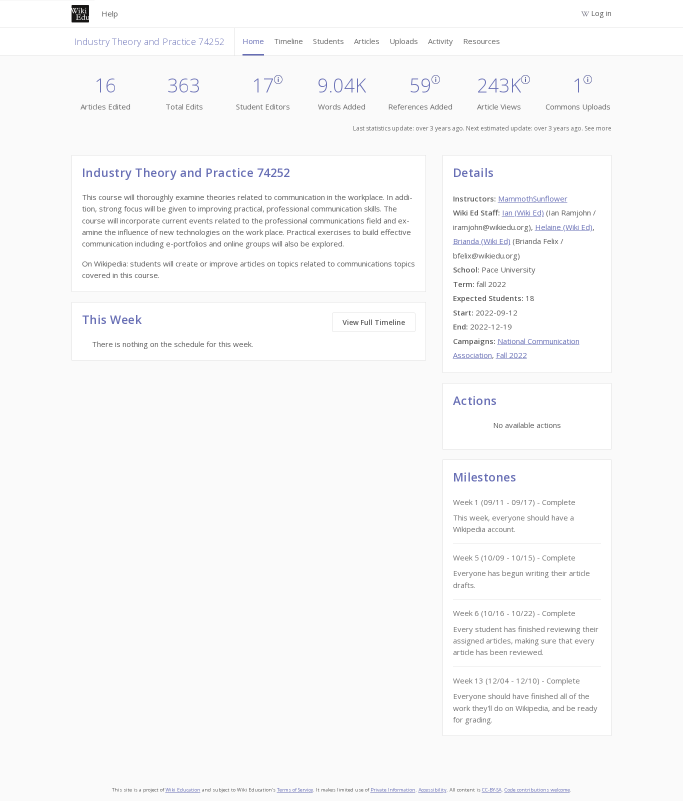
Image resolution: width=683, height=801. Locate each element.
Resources (481, 41)
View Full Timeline (373, 322)
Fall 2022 (511, 355)
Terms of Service (295, 789)
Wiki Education (183, 789)
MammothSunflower (533, 199)
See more (598, 128)
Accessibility (432, 789)
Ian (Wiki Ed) (523, 213)
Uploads (404, 41)
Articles (367, 41)
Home (253, 41)
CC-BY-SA (492, 789)
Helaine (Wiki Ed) (563, 227)
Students (328, 41)
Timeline (288, 41)
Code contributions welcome (537, 789)
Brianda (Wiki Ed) (481, 241)
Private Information (393, 789)
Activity (440, 41)
